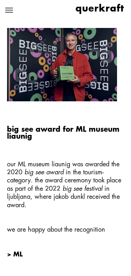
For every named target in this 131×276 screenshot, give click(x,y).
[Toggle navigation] (9, 10)
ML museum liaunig (44, 164)
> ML (15, 255)
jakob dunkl (69, 197)
